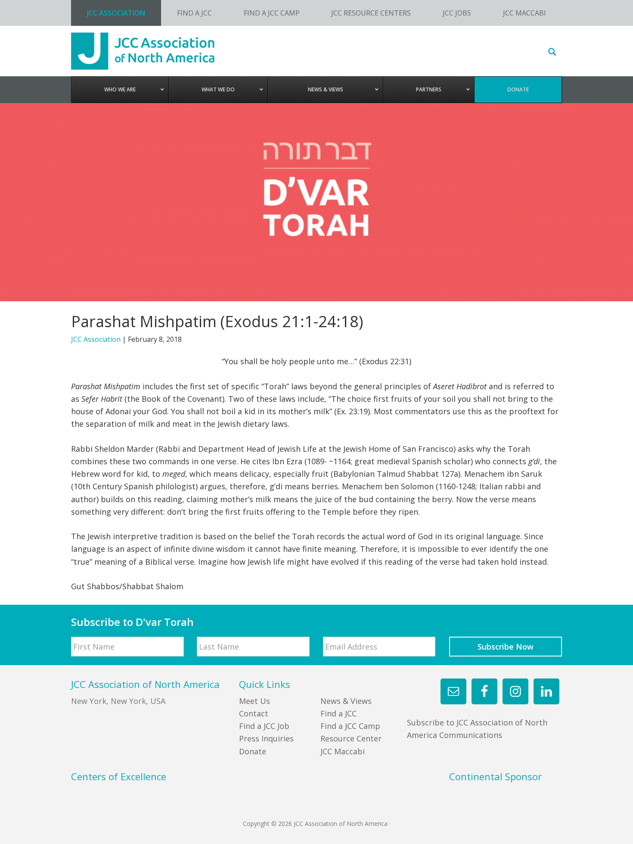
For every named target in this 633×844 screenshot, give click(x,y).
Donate (252, 751)
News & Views (346, 701)
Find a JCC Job (264, 726)
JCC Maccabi (342, 751)
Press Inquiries (266, 738)
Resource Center (351, 738)
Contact (253, 713)
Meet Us (254, 701)
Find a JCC (338, 713)
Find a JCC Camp (350, 726)
